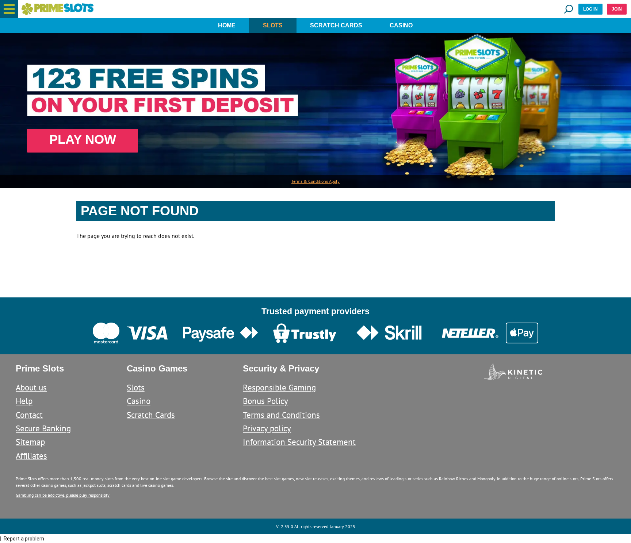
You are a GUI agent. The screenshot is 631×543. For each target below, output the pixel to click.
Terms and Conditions (281, 414)
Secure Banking (43, 428)
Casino (401, 25)
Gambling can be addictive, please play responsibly (63, 495)
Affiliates (31, 455)
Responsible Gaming (279, 387)
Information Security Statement (299, 441)
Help (24, 401)
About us (31, 387)
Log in (590, 9)
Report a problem (24, 539)
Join (617, 9)
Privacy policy (267, 428)
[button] (9, 9)
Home (227, 25)
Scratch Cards (336, 25)
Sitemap (30, 441)
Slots (273, 25)
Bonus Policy (265, 401)
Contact (29, 414)
